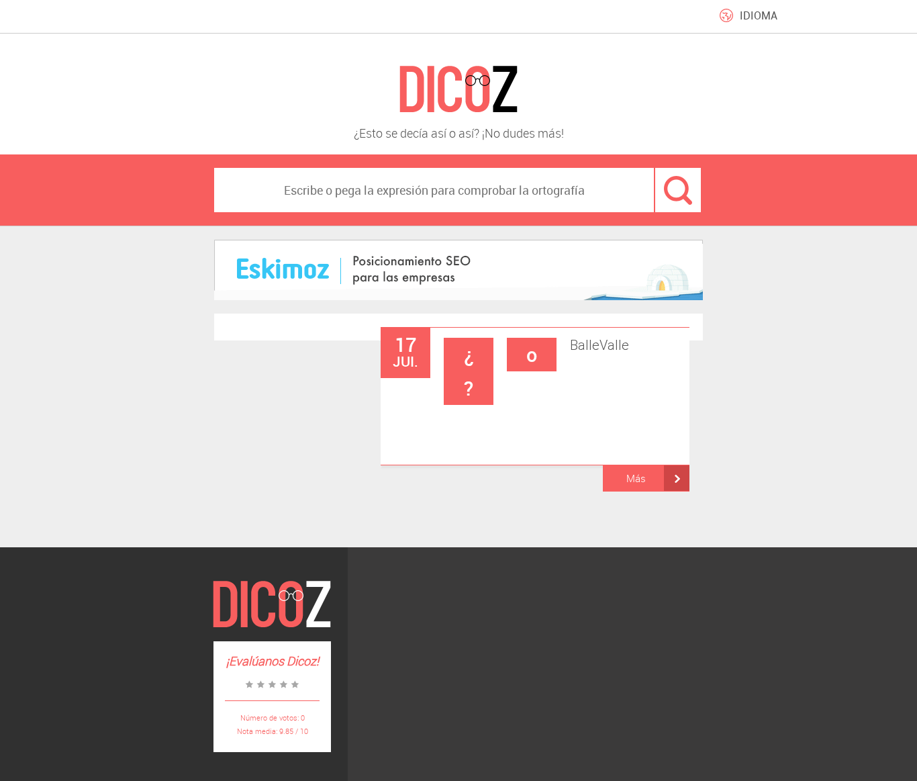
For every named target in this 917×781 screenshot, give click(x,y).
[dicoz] (458, 89)
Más (636, 478)
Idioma (758, 15)
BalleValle (547, 369)
